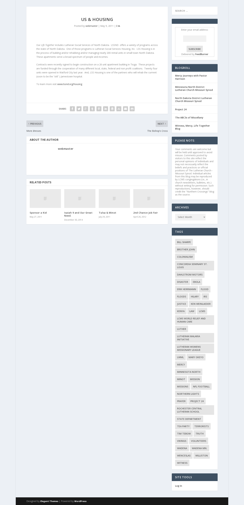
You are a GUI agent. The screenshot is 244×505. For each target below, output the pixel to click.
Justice (181, 303)
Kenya (181, 311)
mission (195, 379)
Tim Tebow (184, 433)
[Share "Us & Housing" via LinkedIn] (105, 108)
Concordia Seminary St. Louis (192, 265)
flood (204, 289)
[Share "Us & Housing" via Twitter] (79, 108)
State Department (189, 419)
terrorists (201, 426)
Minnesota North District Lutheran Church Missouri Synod (194, 88)
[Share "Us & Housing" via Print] (132, 108)
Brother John (186, 249)
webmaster (91, 25)
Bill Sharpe (184, 242)
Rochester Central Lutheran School (189, 410)
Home (223, 10)
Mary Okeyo (196, 357)
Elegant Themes (49, 501)
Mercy (181, 364)
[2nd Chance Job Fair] (148, 198)
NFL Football (201, 386)
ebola (196, 281)
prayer (181, 401)
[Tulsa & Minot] (114, 198)
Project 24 (181, 109)
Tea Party (183, 426)
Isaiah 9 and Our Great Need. (78, 214)
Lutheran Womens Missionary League (189, 348)
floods (181, 296)
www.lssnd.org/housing (69, 84)
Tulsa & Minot (107, 212)
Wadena (182, 448)
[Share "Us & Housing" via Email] (125, 108)
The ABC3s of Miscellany (189, 117)
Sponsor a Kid (38, 212)
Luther (181, 329)
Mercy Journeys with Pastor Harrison (191, 77)
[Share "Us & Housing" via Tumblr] (92, 108)
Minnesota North (188, 371)
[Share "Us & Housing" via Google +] (85, 108)
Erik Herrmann (186, 289)
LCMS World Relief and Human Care (191, 320)
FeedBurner (201, 54)
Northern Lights (188, 393)
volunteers (198, 440)
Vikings (181, 440)
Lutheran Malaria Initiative (188, 338)
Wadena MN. (199, 448)
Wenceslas (184, 455)
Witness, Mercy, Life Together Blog (192, 127)
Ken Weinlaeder (201, 303)
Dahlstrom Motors (190, 274)
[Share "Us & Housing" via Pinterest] (99, 108)
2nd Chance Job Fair (145, 212)
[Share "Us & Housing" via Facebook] (72, 108)
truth (200, 433)
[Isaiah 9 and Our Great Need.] (79, 198)
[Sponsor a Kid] (45, 198)
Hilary (195, 296)
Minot (181, 379)
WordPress (80, 501)
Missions (182, 386)
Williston (201, 455)
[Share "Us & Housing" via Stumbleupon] (119, 108)
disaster (182, 281)
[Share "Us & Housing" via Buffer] (112, 108)
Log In (178, 485)
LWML (180, 357)
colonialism (185, 256)
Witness (182, 462)
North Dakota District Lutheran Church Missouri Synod (193, 99)
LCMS (202, 311)
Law (191, 311)
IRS (205, 296)
